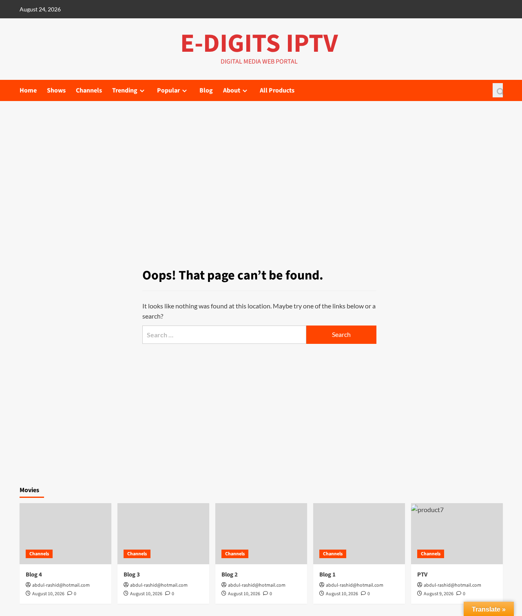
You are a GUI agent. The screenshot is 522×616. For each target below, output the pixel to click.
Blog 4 (34, 574)
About (231, 90)
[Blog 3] (163, 533)
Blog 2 (229, 574)
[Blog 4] (65, 533)
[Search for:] (224, 335)
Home (28, 90)
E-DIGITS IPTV (259, 43)
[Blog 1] (359, 533)
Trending (124, 90)
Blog (206, 90)
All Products (277, 90)
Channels (89, 90)
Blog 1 (327, 574)
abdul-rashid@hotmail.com (61, 585)
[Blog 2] (261, 533)
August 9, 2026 (438, 593)
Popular (168, 90)
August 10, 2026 (48, 593)
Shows (56, 90)
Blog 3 (132, 574)
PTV (422, 574)
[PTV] (457, 533)
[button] (498, 90)
